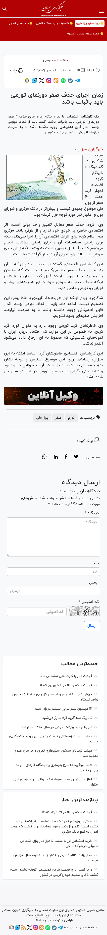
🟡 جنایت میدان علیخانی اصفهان (84, 34)
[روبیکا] (27, 82)
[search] (4, 9)
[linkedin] (56, 457)
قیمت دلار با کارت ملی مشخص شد (66, 676)
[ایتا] (56, 82)
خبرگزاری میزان (90, 149)
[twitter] (76, 457)
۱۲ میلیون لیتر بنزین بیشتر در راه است (63, 708)
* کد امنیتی (88, 602)
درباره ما (68, 928)
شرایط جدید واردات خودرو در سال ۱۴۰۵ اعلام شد (56, 727)
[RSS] (23, 929)
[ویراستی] (34, 82)
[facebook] (66, 457)
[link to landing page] (54, 8)
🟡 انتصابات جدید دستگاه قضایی (54, 23)
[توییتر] (41, 82)
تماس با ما (81, 928)
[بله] (70, 83)
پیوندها (92, 928)
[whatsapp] (44, 457)
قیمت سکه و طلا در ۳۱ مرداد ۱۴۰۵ (67, 812)
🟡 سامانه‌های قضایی (20, 23)
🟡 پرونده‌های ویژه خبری (89, 23)
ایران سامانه (43, 920)
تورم (71, 417)
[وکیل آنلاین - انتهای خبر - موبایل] (53, 396)
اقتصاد (61, 60)
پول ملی (42, 417)
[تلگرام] (77, 82)
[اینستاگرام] (48, 82)
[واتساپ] (63, 82)
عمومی (48, 60)
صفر (58, 417)
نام (96, 563)
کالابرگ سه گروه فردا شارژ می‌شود (67, 718)
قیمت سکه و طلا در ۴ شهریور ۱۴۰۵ (66, 685)
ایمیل (94, 582)
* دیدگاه (91, 513)
